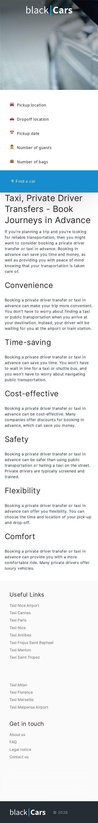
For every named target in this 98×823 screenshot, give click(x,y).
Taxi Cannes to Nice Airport (69, 779)
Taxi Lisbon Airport (48, 792)
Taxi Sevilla (77, 789)
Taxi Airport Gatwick (61, 792)
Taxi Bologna (11, 779)
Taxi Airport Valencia (11, 792)
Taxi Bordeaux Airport (40, 789)
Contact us (19, 757)
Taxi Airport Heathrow (54, 792)
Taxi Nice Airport (24, 605)
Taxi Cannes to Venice (85, 779)
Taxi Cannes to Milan (42, 779)
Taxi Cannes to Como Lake (72, 792)
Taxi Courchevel (7, 779)
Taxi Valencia (6, 792)
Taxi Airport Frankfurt (24, 792)
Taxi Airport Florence (83, 792)
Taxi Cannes (20, 613)
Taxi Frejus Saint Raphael (32, 642)
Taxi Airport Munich (42, 792)
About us (17, 734)
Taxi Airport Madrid (30, 792)
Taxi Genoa (20, 779)
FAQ (13, 742)
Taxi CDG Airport (45, 789)
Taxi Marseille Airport (23, 789)
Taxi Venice (14, 779)
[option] (49, 45)
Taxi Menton (20, 650)
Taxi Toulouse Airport (33, 789)
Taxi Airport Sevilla (82, 789)
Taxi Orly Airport (50, 789)
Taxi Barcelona (17, 789)
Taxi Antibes (20, 635)
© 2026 (60, 812)
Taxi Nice (18, 627)
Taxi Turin (23, 779)
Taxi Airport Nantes (68, 789)
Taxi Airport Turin (73, 789)
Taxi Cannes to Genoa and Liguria (77, 779)
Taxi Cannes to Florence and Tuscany (59, 779)
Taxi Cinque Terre (31, 779)
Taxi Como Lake (26, 779)
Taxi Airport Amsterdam (17, 792)
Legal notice (20, 749)
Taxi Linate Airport (55, 789)
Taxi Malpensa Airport (29, 707)
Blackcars (88, 792)
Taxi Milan (18, 685)
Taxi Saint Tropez (25, 657)
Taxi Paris (18, 620)
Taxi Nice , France (65, 792)
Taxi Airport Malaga (90, 789)
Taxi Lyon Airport (27, 789)
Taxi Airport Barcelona (37, 792)
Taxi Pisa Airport (77, 792)
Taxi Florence (21, 692)
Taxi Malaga (86, 789)
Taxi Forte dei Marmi (36, 779)
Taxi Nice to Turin (7, 789)
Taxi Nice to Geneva (12, 789)
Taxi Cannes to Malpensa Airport (49, 779)
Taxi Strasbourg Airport (61, 789)
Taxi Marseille (22, 699)
